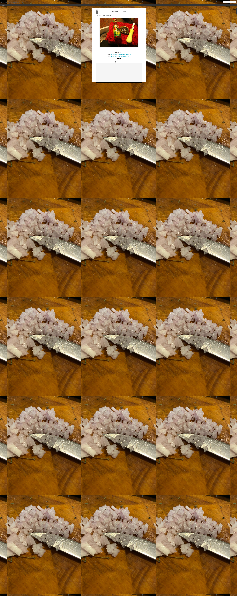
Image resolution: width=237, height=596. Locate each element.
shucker (125, 56)
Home (8, 5)
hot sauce (112, 56)
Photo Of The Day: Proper (119, 12)
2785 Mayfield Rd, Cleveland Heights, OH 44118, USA (121, 54)
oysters (122, 56)
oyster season (117, 56)
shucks (129, 56)
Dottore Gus (124, 52)
